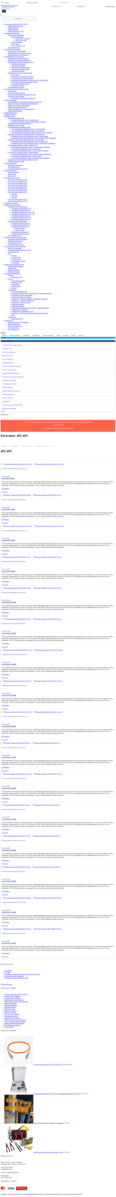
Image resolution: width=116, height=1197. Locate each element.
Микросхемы (12, 290)
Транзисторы (12, 317)
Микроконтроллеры (18, 304)
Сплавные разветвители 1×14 (21, 225)
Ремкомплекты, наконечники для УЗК (19, 250)
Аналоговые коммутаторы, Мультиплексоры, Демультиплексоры (32, 293)
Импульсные (15, 284)
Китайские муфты (13, 172)
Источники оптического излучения (22, 78)
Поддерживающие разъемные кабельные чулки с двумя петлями (32, 132)
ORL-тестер (15, 75)
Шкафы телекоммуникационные (14, 264)
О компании (8, 971)
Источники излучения (18, 66)
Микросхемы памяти (18, 306)
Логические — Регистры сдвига (21, 302)
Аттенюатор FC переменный (17, 51)
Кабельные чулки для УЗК (16, 125)
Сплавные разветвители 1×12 (21, 223)
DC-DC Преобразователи (19, 291)
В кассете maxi (16, 257)
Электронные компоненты (12, 273)
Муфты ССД (11, 176)
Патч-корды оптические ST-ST (17, 201)
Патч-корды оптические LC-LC (17, 185)
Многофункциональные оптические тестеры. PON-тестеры (30, 80)
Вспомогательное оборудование (18, 322)
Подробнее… (6, 488)
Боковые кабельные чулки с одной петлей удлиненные (29, 122)
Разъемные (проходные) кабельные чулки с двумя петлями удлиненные (34, 138)
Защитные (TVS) (16, 282)
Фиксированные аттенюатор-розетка (20, 53)
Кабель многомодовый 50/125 (17, 107)
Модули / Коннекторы (15, 326)
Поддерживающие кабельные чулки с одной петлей (28, 131)
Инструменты (12, 91)
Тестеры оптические (18, 71)
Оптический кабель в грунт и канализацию (21, 109)
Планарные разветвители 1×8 (21, 219)
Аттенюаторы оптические (12, 49)
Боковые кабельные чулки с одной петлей (25, 120)
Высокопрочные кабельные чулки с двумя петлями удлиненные (31, 154)
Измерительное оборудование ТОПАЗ (20, 73)
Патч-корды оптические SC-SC (17, 192)
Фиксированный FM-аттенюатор (18, 55)
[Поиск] (4, 11)
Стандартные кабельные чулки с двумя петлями (23, 152)
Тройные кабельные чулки (16, 161)
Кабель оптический (10, 100)
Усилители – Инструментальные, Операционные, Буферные (30, 313)
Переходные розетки (14, 243)
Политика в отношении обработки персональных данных (22, 974)
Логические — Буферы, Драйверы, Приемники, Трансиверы (30, 299)
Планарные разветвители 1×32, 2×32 (23, 214)
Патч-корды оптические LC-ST (17, 188)
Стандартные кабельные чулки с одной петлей (26, 149)
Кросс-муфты (12, 174)
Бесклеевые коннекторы (15, 241)
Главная (5, 446)
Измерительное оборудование (14, 57)
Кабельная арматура (10, 113)
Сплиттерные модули (14, 235)
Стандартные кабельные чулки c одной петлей (22, 145)
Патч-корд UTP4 (13, 328)
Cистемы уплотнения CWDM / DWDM (15, 24)
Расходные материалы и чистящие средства (22, 95)
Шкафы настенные (13, 272)
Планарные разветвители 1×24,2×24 (23, 212)
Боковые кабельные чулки (16, 118)
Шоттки (14, 288)
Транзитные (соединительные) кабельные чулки (23, 160)
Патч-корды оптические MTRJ (17, 190)
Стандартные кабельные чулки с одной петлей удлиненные (30, 151)
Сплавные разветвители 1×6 (20, 234)
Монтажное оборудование (16, 93)
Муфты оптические (10, 170)
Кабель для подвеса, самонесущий (19, 105)
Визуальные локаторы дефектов (18, 58)
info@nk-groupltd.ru (110, 6)
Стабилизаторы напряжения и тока (22, 311)
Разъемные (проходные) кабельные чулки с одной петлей (26, 140)
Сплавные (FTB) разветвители (17, 221)
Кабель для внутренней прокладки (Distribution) (23, 104)
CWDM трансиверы (17, 37)
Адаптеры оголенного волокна (17, 239)
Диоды (10, 279)
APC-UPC (14, 196)
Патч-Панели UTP (13, 329)
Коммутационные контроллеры (21, 297)
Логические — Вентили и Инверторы (23, 301)
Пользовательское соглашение (14, 976)
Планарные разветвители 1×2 (21, 210)
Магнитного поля (17, 277)
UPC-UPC (14, 198)
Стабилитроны (16, 286)
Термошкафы (12, 268)
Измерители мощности (19, 64)
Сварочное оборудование (16, 96)
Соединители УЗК (13, 252)
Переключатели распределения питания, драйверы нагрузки (30, 308)
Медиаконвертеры (14, 48)
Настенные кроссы (14, 167)
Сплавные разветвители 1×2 (20, 226)
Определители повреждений (21, 67)
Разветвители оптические (12, 205)
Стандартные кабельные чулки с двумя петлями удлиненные (30, 158)
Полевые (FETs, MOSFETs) (20, 310)
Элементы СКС (9, 320)
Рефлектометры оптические (20, 69)
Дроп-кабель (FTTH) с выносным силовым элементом (25, 102)
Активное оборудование (12, 33)
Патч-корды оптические (12, 178)
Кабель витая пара (14, 324)
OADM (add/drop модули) (16, 31)
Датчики (10, 275)
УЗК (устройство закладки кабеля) (15, 246)
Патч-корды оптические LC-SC (17, 187)
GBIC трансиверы (17, 42)
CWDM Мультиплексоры (15, 26)
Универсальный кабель (15, 111)
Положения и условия (32, 2)
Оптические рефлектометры (20, 84)
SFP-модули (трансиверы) (16, 35)
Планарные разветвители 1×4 (21, 216)
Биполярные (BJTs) (17, 319)
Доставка (6, 2)
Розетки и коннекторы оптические (15, 237)
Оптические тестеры (18, 85)
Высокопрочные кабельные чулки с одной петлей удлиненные (31, 147)
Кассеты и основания (14, 248)
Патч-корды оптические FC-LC (17, 181)
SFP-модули (15, 44)
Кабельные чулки (9, 116)
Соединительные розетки (16, 245)
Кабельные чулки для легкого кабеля (19, 123)
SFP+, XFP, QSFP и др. (18, 46)
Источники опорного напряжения (22, 295)
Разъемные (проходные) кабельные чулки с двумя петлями (26, 134)
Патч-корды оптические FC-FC (17, 179)
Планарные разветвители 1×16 (21, 208)
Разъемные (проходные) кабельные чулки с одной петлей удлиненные (33, 143)
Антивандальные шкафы (15, 266)
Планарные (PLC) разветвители (17, 207)
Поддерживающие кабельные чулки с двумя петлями (28, 129)
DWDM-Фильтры (13, 29)
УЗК (9, 254)
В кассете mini (16, 259)
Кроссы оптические (10, 163)
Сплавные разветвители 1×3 (20, 232)
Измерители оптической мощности (19, 60)
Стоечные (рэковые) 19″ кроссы (18, 169)
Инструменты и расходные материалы (16, 89)
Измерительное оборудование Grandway (21, 62)
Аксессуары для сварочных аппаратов (23, 98)
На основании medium (18, 261)
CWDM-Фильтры (13, 28)
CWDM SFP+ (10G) (21, 40)
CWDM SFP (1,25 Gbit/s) (22, 38)
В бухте (14, 255)
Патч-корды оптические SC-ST (17, 199)
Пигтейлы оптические (11, 203)
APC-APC (14, 194)
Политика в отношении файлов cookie (16, 978)
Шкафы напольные (14, 270)
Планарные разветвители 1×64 (21, 217)
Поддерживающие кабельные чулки (19, 127)
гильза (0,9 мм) (19, 228)
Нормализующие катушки (16, 87)
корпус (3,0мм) (19, 230)
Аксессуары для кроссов (15, 165)
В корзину (5, 492)
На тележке (15, 263)
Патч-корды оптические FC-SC (17, 183)
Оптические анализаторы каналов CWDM (24, 82)
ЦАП (13, 315)
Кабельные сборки (10, 114)
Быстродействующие (18, 281)
